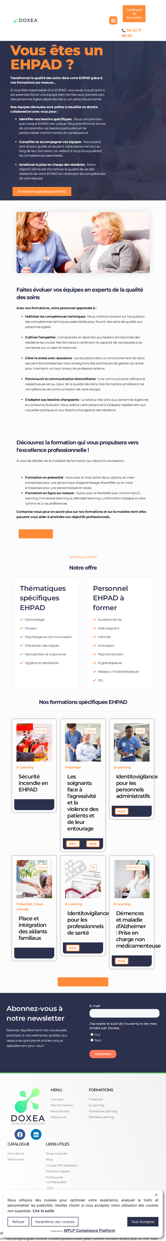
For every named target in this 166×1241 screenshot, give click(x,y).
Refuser (18, 1222)
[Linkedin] (36, 1134)
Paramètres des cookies (55, 1222)
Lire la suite (43, 1211)
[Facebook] (19, 1134)
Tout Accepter (143, 1222)
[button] (113, 20)
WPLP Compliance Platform (89, 1230)
